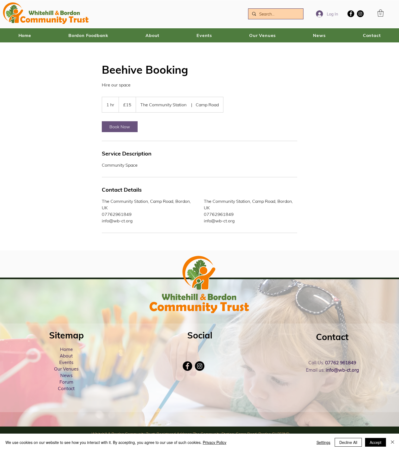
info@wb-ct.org (342, 370)
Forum (66, 382)
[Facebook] (350, 13)
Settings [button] (323, 442)
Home (66, 349)
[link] (120, 126)
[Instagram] (360, 13)
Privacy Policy (214, 442)
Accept (375, 442)
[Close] (392, 442)
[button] (381, 13)
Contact (66, 388)
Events (66, 362)
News (66, 375)
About (66, 356)
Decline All (348, 442)
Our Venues (66, 369)
